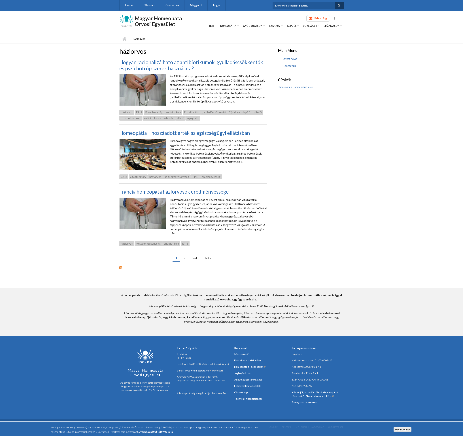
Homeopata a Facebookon (250, 366)
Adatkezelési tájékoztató (248, 379)
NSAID (258, 112)
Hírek (210, 25)
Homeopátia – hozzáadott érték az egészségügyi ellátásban (184, 133)
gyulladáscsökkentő (214, 112)
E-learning (320, 18)
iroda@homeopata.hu (198, 370)
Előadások (331, 25)
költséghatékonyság (177, 176)
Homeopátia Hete (302, 87)
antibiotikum (173, 112)
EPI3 (139, 112)
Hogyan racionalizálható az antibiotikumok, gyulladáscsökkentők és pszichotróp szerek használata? (191, 65)
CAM (124, 176)
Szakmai (275, 25)
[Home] (126, 20)
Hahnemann (284, 87)
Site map (149, 5)
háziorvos (127, 112)
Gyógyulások (252, 25)
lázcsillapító (191, 112)
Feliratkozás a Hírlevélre (247, 360)
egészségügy (138, 176)
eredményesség (211, 176)
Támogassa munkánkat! (305, 402)
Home (129, 5)
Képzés (291, 25)
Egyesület (310, 25)
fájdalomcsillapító (239, 112)
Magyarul (196, 5)
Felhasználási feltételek (247, 385)
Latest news (290, 58)
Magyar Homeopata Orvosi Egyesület (158, 21)
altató (180, 118)
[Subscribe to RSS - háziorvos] (193, 267)
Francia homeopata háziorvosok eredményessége (174, 192)
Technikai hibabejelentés (248, 398)
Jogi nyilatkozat (243, 373)
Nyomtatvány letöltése (320, 395)
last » (208, 257)
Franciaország (154, 112)
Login (216, 5)
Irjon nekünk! (241, 354)
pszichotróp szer (131, 118)
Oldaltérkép (241, 392)
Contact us (172, 5)
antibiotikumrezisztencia (158, 118)
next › (195, 257)
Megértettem (402, 429)
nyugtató (193, 118)
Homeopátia (227, 25)
